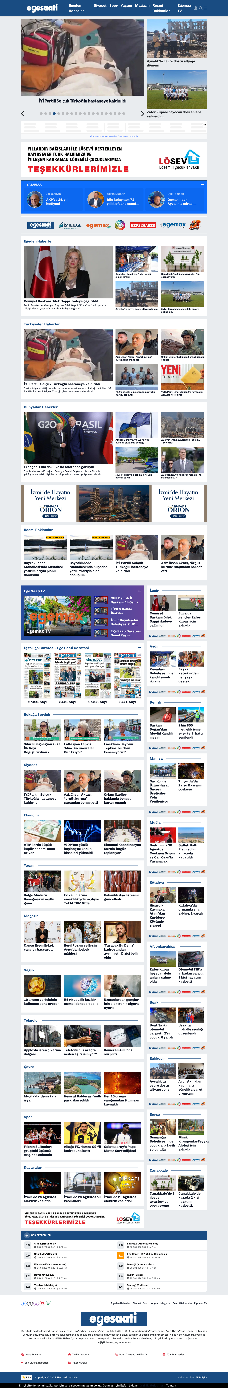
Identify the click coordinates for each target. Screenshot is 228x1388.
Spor (113, 5)
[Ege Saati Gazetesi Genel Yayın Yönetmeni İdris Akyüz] (101, 633)
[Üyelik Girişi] (195, 8)
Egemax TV (184, 8)
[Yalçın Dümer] (35, 199)
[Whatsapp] (48, 1303)
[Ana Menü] (205, 8)
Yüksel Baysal (177, 193)
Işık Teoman (115, 193)
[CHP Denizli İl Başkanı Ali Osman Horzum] (101, 600)
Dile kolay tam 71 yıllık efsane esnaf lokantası (61, 202)
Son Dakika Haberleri (37, 1362)
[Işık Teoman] (95, 199)
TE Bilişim (201, 1377)
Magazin (142, 5)
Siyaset (100, 5)
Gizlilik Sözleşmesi (152, 1385)
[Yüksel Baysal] (156, 199)
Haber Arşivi (79, 1362)
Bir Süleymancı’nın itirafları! (183, 202)
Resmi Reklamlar (161, 8)
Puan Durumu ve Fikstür (133, 1354)
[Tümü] (139, 647)
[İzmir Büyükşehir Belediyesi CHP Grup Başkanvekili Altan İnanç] (101, 621)
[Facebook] (24, 1303)
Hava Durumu (34, 1354)
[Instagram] (36, 1303)
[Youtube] (42, 1303)
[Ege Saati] (43, 8)
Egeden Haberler (76, 8)
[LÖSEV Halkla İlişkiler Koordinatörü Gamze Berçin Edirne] (101, 611)
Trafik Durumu (80, 1354)
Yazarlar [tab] (34, 184)
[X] (30, 1303)
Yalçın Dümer (55, 193)
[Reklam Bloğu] (114, 159)
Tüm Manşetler (175, 1354)
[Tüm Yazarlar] (202, 184)
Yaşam (126, 5)
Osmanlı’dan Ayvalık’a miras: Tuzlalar (120, 202)
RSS (28, 1377)
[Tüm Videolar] (139, 591)
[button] (23, 114)
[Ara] (200, 8)
